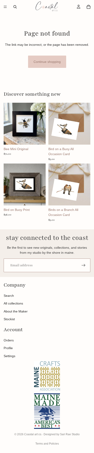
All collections (13, 303)
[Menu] (5, 7)
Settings (9, 356)
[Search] (15, 7)
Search (9, 295)
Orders (9, 340)
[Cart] (89, 7)
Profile (8, 348)
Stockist (9, 319)
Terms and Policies (47, 443)
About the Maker (16, 311)
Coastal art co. (33, 434)
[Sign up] (83, 265)
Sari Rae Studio (70, 434)
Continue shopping (47, 62)
